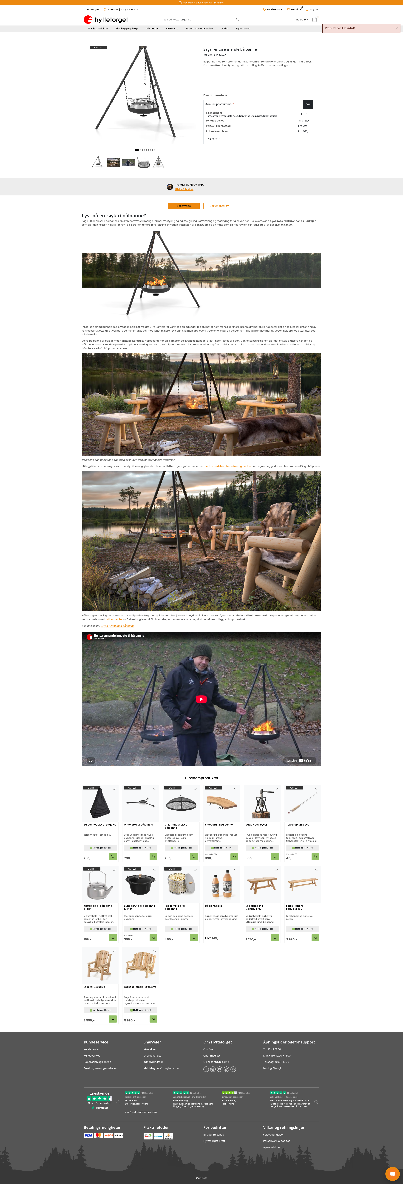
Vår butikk (152, 28)
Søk (308, 104)
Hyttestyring (93, 9)
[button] (137, 150)
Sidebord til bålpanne (219, 824)
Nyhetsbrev (243, 28)
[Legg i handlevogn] (113, 856)
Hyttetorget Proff (214, 1141)
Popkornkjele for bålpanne (175, 907)
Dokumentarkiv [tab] (219, 206)
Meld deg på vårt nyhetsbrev (162, 1068)
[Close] (396, 28)
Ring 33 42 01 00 (184, 188)
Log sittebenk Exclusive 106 (254, 907)
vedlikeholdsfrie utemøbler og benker (228, 466)
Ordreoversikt (152, 1055)
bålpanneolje (114, 619)
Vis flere (212, 138)
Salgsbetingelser (130, 9)
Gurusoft (201, 1178)
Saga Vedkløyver (256, 824)
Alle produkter (99, 28)
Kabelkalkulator (153, 1062)
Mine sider (150, 1049)
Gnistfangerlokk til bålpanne (176, 826)
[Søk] (237, 20)
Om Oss (208, 1049)
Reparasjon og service (199, 28)
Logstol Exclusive (94, 987)
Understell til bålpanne (138, 824)
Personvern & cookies (276, 1141)
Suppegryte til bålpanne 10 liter (139, 907)
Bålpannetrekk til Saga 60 (100, 824)
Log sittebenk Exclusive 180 (295, 907)
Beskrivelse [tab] (184, 206)
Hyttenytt (172, 28)
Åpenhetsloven (272, 1147)
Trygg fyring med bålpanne (117, 625)
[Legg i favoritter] (114, 789)
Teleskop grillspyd (297, 824)
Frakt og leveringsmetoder (100, 1068)
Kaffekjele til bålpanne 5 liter (98, 907)
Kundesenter (92, 1049)
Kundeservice (92, 1055)
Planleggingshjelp (127, 28)
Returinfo (112, 9)
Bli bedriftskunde (213, 1134)
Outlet (224, 28)
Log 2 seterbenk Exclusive (140, 987)
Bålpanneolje (213, 906)
